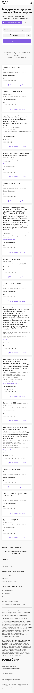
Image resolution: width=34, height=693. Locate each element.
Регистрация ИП (6, 576)
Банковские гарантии (8, 564)
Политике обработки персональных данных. (16, 654)
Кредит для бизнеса (7, 590)
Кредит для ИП (6, 593)
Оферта (4, 664)
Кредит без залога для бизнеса (10, 598)
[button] (14, 35)
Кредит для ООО (6, 596)
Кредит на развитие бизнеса (10, 601)
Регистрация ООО (7, 578)
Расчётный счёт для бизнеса (9, 581)
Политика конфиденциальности (10, 668)
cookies (13, 640)
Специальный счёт (7, 566)
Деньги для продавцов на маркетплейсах (13, 604)
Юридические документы (9, 666)
